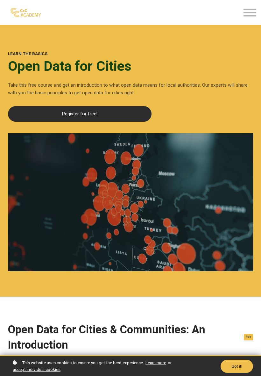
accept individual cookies (36, 369)
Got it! (236, 366)
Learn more (155, 362)
